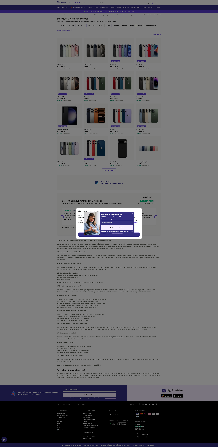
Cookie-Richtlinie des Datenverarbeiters (126, 222)
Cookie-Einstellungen (125, 221)
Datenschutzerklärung (101, 222)
